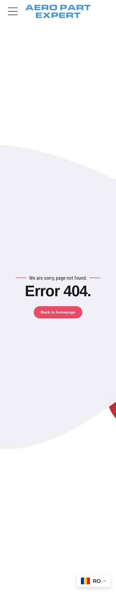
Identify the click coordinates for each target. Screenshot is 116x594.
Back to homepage (58, 312)
